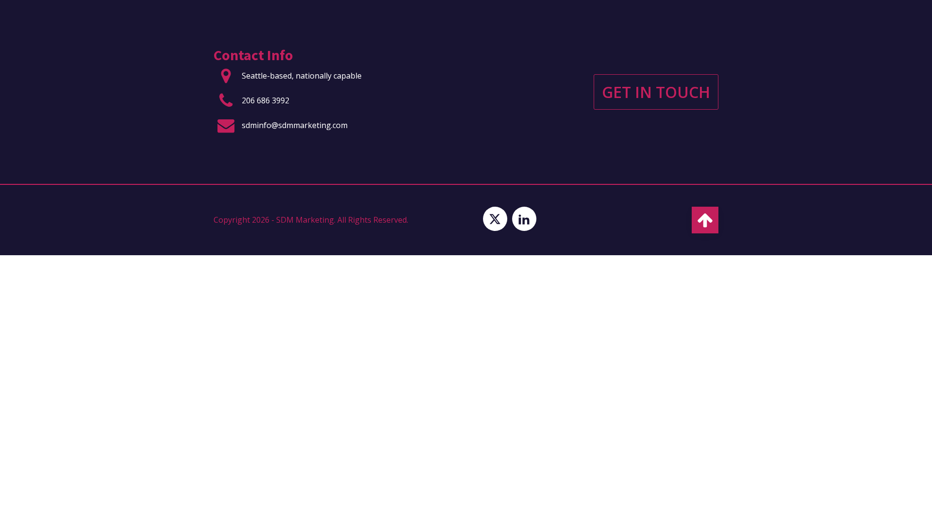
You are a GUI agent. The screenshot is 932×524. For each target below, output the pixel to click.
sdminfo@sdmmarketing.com (295, 125)
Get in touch (656, 92)
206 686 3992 (265, 100)
